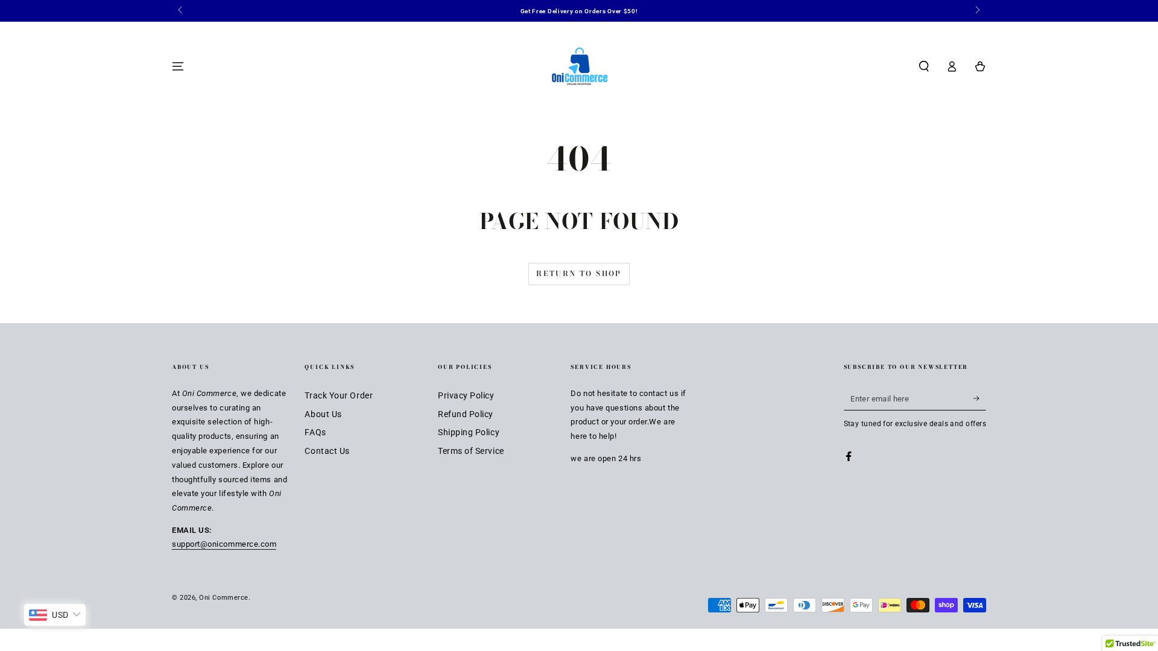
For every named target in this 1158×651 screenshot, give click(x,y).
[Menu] (178, 66)
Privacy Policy (466, 396)
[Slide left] (181, 11)
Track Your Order (339, 396)
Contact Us (327, 451)
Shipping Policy (468, 432)
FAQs (315, 432)
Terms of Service (471, 451)
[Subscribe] (979, 398)
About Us (323, 414)
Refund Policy (465, 414)
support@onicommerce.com (224, 544)
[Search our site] (924, 66)
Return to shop (579, 273)
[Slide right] (976, 11)
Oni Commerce (223, 598)
